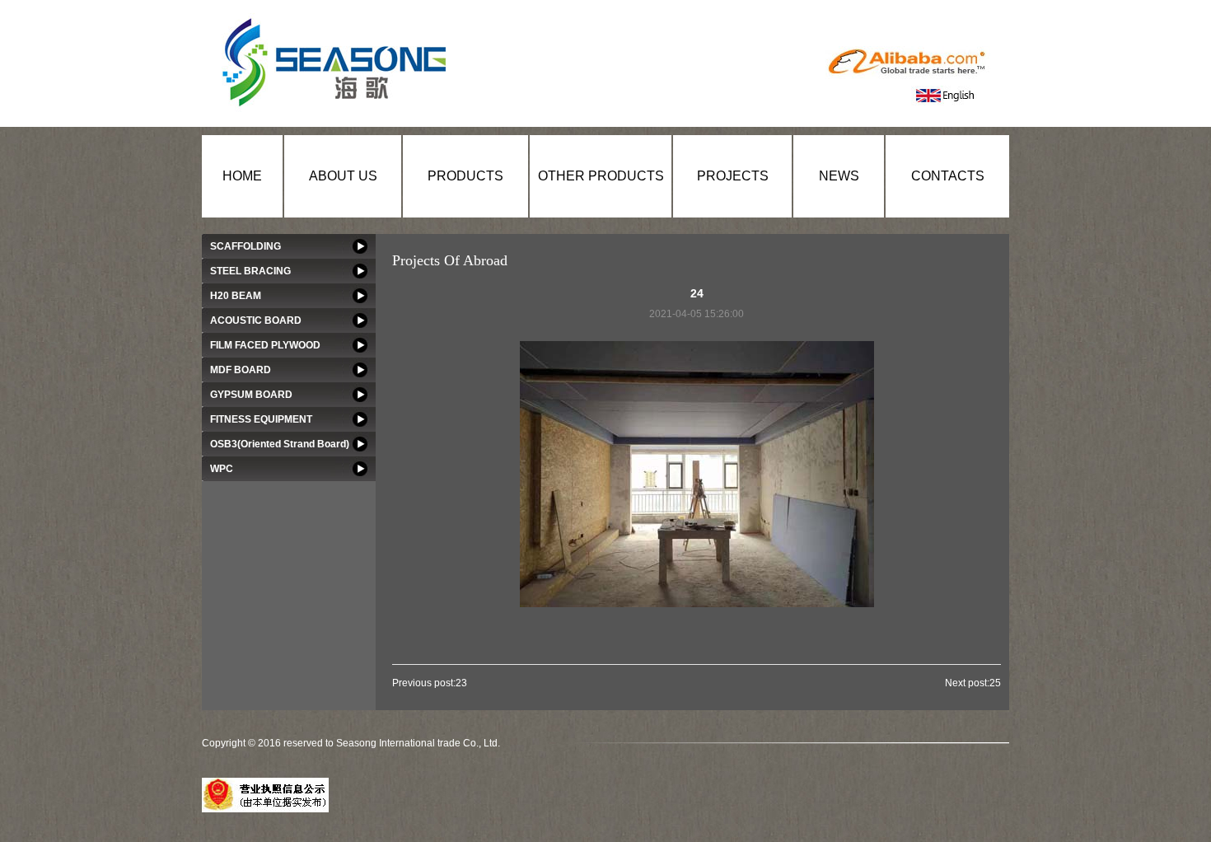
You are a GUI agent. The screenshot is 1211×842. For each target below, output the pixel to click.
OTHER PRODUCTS (601, 176)
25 (995, 683)
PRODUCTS (465, 176)
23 (461, 683)
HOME (242, 176)
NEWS (839, 176)
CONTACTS (947, 176)
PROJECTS (733, 176)
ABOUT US (343, 176)
